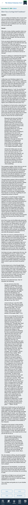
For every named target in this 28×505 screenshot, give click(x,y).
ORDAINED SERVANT (19, 503)
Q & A (14, 8)
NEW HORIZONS (14, 503)
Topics (7, 495)
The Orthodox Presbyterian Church (14, 3)
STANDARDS (8, 502)
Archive (19, 491)
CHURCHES (3, 502)
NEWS (25, 502)
